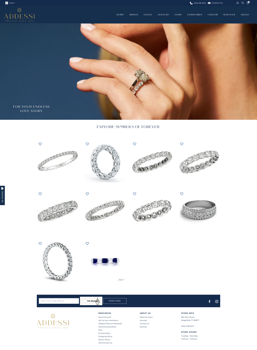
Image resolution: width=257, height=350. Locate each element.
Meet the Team (146, 317)
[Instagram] (216, 301)
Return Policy (104, 340)
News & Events (104, 317)
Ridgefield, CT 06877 (190, 320)
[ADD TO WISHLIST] (40, 144)
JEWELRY (163, 14)
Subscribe (115, 301)
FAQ (100, 330)
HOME (120, 14)
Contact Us (144, 323)
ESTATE (148, 14)
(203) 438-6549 (187, 326)
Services (143, 320)
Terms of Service (105, 343)
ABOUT (245, 14)
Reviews (143, 327)
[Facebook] (209, 301)
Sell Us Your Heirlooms (108, 320)
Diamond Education (107, 327)
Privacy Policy (104, 333)
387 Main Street (188, 317)
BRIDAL (133, 14)
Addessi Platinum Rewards (110, 323)
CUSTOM (213, 14)
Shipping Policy (105, 336)
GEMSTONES (194, 14)
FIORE (178, 14)
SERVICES (229, 14)
